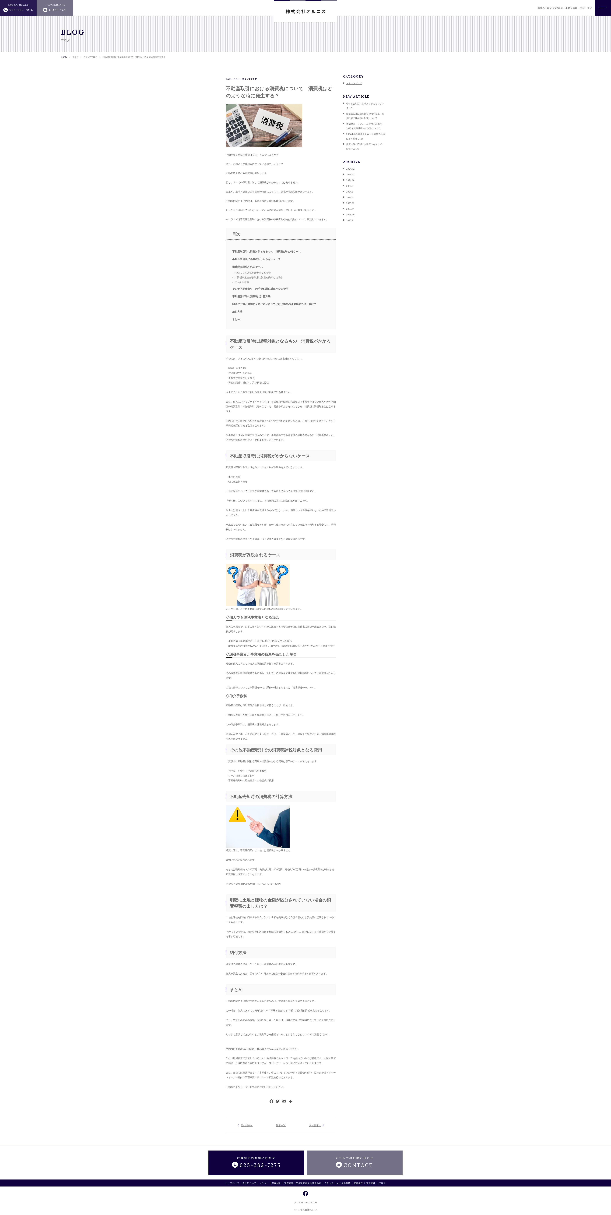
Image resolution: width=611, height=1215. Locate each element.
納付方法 (237, 311)
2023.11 (350, 208)
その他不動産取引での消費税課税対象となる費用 (260, 288)
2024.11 (350, 174)
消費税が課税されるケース (247, 266)
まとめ (236, 319)
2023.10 (350, 214)
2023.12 (350, 203)
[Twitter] (278, 1102)
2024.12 (350, 168)
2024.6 (349, 191)
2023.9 (349, 220)
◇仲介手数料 (242, 282)
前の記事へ (247, 1125)
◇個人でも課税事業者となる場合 (253, 272)
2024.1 (349, 197)
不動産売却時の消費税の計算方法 (251, 296)
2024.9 (349, 185)
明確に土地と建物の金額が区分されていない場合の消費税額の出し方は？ (274, 304)
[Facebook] (271, 1102)
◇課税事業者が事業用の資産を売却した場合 (259, 277)
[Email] (284, 1102)
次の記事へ (315, 1125)
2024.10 (350, 180)
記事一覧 (281, 1125)
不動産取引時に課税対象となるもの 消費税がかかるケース (266, 251)
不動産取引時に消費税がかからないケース (256, 259)
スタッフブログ (249, 79)
